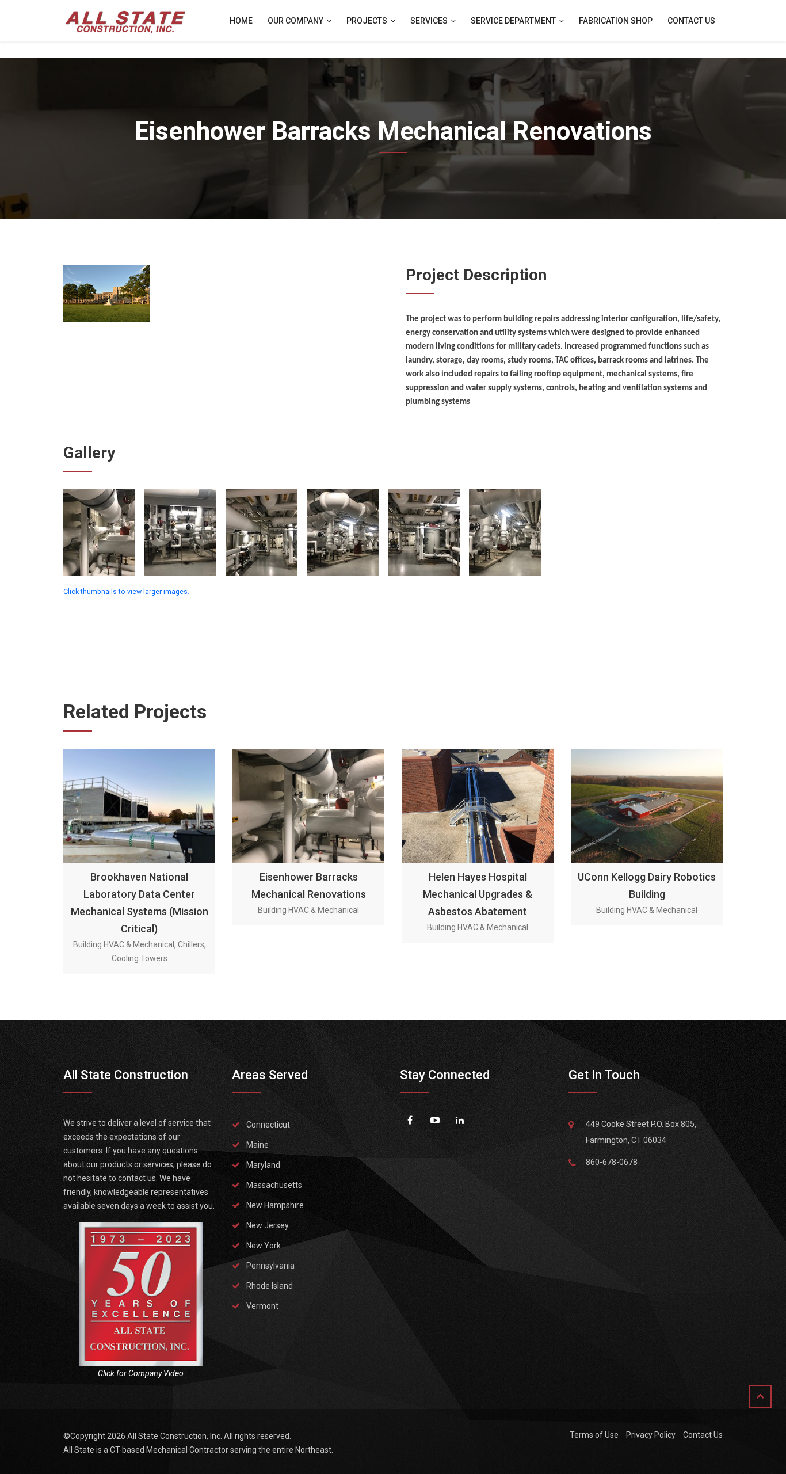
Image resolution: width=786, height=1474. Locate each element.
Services (429, 20)
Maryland (263, 1165)
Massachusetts (274, 1185)
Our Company (296, 20)
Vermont (262, 1306)
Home (241, 20)
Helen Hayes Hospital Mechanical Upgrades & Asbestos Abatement (477, 894)
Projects (367, 20)
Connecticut (268, 1124)
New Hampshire (275, 1205)
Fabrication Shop (616, 20)
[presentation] (73, 860)
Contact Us (691, 20)
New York (263, 1245)
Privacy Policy (651, 1434)
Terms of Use (594, 1434)
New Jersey (267, 1225)
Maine (257, 1144)
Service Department (514, 20)
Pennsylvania (270, 1265)
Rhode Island (269, 1285)
